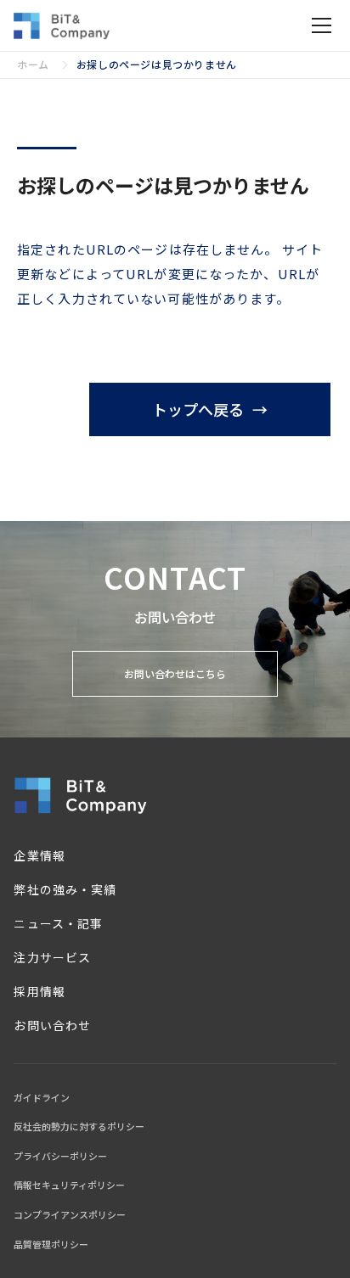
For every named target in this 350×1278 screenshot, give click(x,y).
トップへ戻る (198, 409)
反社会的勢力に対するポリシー (79, 1126)
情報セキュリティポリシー (69, 1184)
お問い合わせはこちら (175, 673)
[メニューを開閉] (321, 25)
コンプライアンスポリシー (70, 1214)
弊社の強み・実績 (65, 889)
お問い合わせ (52, 1025)
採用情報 (39, 991)
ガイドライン (42, 1097)
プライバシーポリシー (60, 1156)
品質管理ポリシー (51, 1244)
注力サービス (52, 957)
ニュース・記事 (58, 923)
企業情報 (39, 855)
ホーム (33, 64)
